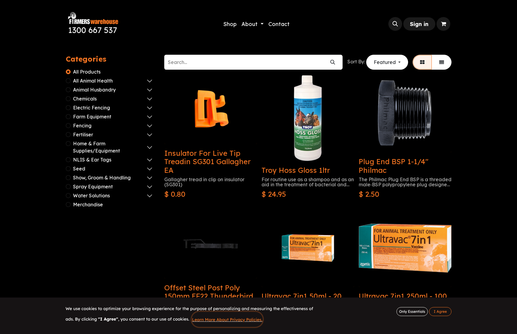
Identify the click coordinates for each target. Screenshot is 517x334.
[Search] (333, 62)
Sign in (419, 24)
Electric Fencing (91, 108)
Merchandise (88, 205)
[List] (441, 62)
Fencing (82, 126)
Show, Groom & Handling (102, 178)
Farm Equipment (92, 117)
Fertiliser (83, 135)
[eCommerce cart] (443, 24)
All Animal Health (93, 81)
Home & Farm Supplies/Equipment (96, 147)
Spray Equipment (93, 187)
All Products (87, 72)
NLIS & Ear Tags (92, 160)
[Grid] (422, 62)
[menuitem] (230, 24)
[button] (395, 24)
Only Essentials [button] (412, 311)
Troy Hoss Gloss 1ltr (295, 170)
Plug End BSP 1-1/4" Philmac (393, 166)
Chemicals (85, 99)
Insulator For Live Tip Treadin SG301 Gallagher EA (207, 162)
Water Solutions (91, 196)
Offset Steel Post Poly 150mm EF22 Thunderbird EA (208, 296)
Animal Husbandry (94, 90)
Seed (79, 169)
